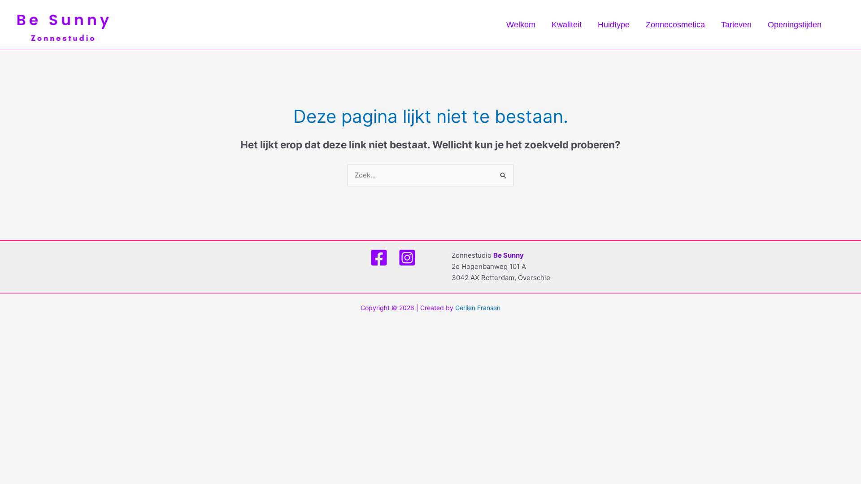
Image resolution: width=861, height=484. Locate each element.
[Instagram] (407, 258)
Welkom (520, 24)
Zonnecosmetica (675, 24)
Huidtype (614, 24)
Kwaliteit (567, 24)
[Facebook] (379, 258)
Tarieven (736, 24)
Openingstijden (795, 24)
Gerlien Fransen (477, 307)
